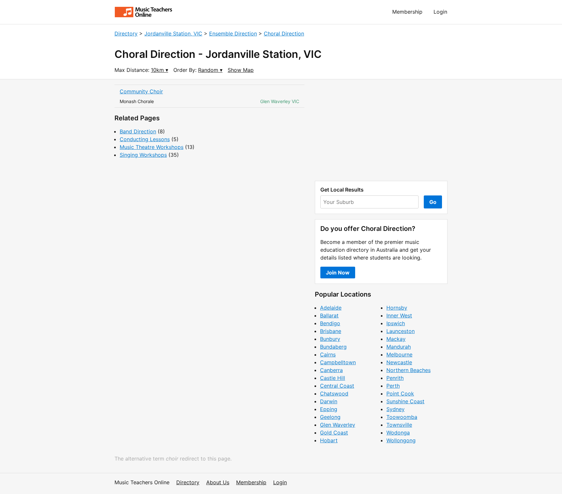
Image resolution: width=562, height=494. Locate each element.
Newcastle (399, 362)
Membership (407, 11)
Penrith (395, 378)
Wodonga (398, 432)
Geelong (330, 417)
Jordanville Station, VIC (173, 33)
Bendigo (330, 323)
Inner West (399, 315)
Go (432, 202)
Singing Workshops (143, 155)
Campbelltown (338, 362)
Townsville (399, 424)
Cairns (328, 354)
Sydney (395, 409)
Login (440, 11)
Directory (126, 33)
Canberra (331, 370)
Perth (393, 385)
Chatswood (334, 393)
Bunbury (330, 339)
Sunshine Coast (405, 401)
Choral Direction (284, 33)
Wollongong (401, 440)
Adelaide (330, 307)
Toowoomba (401, 417)
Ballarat (329, 315)
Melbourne (399, 354)
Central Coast (337, 385)
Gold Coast (334, 432)
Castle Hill (332, 378)
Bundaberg (333, 346)
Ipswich (395, 323)
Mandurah (398, 346)
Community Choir (141, 91)
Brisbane (330, 331)
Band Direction (138, 131)
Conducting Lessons (145, 139)
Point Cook (400, 393)
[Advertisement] (381, 130)
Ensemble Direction (233, 33)
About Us (217, 482)
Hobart (329, 440)
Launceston (400, 331)
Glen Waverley (337, 424)
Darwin (328, 401)
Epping (328, 409)
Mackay (396, 339)
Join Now (338, 272)
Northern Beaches (408, 370)
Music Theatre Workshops (151, 147)
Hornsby (396, 307)
